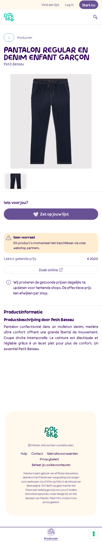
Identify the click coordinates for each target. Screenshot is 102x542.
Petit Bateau (14, 63)
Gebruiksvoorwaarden (62, 453)
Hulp (24, 453)
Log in (69, 5)
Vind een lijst (50, 5)
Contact (37, 453)
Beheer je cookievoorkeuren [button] (51, 465)
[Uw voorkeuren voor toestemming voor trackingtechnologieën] (93, 533)
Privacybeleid (49, 459)
